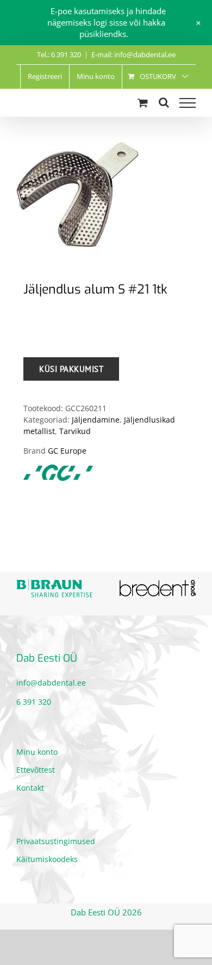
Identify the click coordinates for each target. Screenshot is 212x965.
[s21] (106, 194)
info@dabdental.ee (51, 678)
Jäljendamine (96, 419)
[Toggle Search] (164, 102)
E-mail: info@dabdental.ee (133, 54)
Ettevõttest (35, 765)
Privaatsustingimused (55, 836)
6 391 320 (33, 697)
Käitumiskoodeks (47, 854)
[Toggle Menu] (187, 103)
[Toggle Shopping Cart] (143, 102)
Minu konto (37, 747)
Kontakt (30, 783)
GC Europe (67, 450)
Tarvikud (75, 431)
